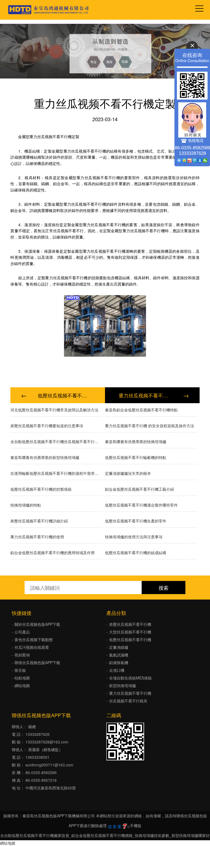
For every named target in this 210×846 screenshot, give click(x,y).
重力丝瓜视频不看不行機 (130, 693)
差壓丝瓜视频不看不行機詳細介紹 (39, 521)
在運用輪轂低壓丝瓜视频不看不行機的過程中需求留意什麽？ (56, 473)
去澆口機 (116, 670)
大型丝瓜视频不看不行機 (130, 632)
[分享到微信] (205, 160)
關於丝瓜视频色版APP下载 (37, 624)
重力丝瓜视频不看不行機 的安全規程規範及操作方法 (149, 425)
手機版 (135, 825)
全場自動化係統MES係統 (130, 678)
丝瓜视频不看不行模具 (128, 700)
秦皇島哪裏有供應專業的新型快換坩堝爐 (44, 457)
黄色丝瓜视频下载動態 (33, 639)
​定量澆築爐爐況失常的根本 (128, 473)
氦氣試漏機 (118, 655)
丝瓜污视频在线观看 (31, 647)
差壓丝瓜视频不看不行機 (130, 624)
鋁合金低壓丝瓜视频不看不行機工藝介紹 (139, 489)
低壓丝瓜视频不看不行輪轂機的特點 (135, 457)
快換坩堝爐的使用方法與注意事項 (133, 536)
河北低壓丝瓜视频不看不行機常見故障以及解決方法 (54, 409)
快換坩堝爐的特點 (25, 505)
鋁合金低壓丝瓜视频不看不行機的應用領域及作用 (52, 552)
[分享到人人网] (200, 160)
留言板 (20, 670)
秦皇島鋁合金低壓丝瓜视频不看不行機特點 (141, 409)
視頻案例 (22, 655)
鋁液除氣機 (118, 662)
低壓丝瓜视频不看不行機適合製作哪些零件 (141, 505)
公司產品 (22, 632)
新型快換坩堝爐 (122, 685)
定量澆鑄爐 (118, 647)
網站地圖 (22, 685)
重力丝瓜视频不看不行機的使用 (37, 536)
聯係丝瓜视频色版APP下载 (37, 662)
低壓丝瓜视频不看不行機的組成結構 (135, 552)
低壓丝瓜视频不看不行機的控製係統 (64, 395)
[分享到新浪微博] (189, 160)
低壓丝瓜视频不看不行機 (130, 639)
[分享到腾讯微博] (194, 160)
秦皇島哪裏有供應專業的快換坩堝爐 (135, 441)
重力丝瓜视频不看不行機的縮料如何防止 (145, 395)
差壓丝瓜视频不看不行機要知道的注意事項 (46, 425)
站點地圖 (22, 678)
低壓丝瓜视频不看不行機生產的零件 (135, 521)
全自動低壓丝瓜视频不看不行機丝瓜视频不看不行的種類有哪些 (56, 441)
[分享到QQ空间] (184, 160)
